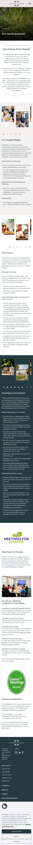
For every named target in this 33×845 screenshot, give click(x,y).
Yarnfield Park (5, 781)
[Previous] (16, 134)
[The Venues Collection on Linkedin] (19, 752)
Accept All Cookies (16, 831)
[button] (4, 806)
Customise (16, 841)
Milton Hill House (6, 775)
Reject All (16, 836)
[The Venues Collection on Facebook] (23, 752)
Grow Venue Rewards (9, 798)
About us (5, 790)
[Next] (20, 134)
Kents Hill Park (6, 771)
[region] (16, 823)
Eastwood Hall (6, 768)
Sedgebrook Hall (6, 778)
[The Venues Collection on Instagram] (16, 752)
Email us (17, 748)
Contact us (6, 785)
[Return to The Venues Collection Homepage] (17, 3)
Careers (4, 794)
